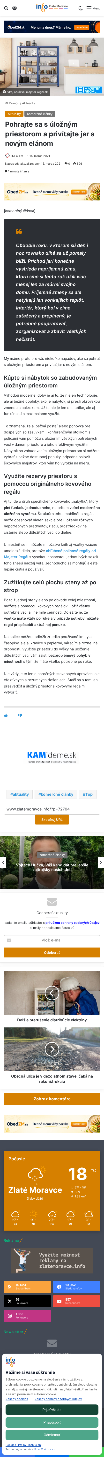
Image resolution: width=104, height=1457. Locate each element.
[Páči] (5, 715)
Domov (13, 103)
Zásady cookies (17, 1399)
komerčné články (57, 794)
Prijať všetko (52, 1410)
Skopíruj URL (52, 819)
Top (89, 794)
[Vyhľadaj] (6, 9)
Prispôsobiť (52, 1422)
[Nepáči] (20, 715)
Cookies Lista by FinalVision (23, 1445)
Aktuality (28, 103)
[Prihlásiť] (14, 9)
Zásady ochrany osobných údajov (58, 1399)
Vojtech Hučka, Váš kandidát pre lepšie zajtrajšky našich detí (52, 867)
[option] (52, 862)
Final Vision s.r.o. (45, 1449)
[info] (52, 7)
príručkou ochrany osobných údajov (72, 923)
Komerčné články (39, 114)
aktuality (21, 794)
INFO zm (17, 156)
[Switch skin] (80, 10)
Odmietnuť (52, 1435)
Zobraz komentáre (52, 1098)
